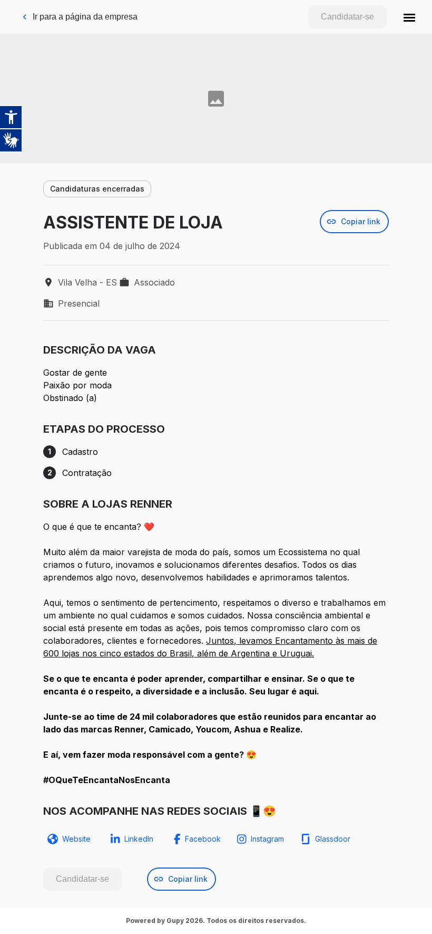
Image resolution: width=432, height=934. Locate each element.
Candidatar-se (347, 16)
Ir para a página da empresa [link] (85, 16)
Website (76, 838)
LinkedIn (138, 838)
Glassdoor (332, 838)
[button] (409, 17)
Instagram (267, 838)
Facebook (203, 838)
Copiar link (360, 221)
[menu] (409, 17)
